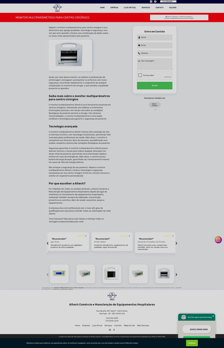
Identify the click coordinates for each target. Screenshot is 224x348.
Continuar (192, 343)
